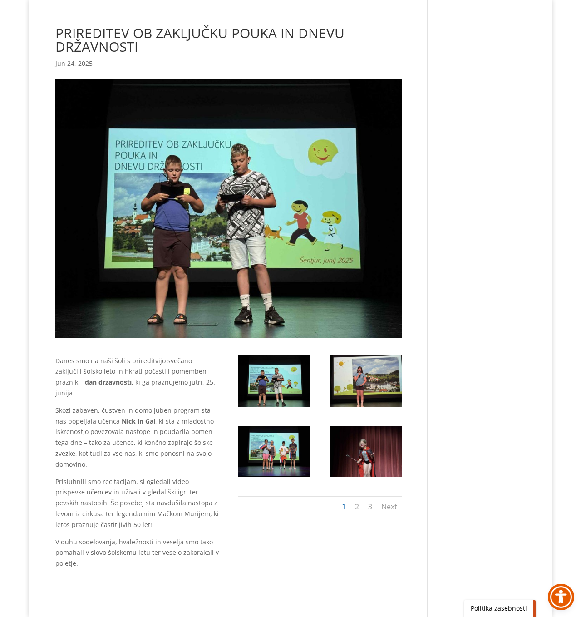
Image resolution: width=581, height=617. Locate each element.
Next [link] (389, 507)
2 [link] (357, 507)
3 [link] (370, 507)
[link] (274, 406)
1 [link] (344, 507)
